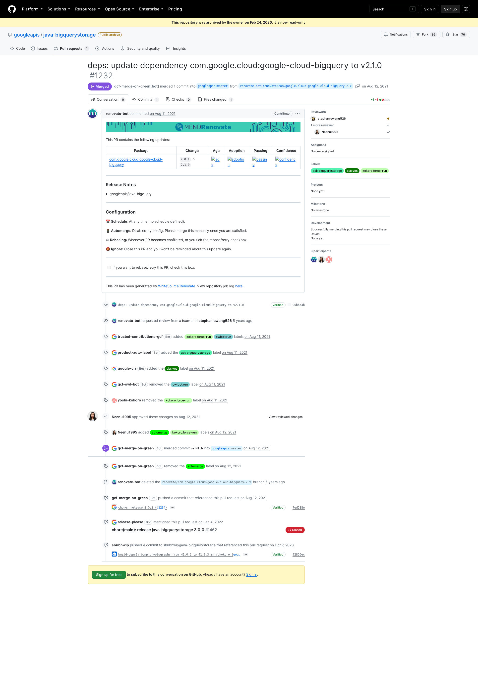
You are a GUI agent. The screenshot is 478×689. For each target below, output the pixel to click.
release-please (130, 522)
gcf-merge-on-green (136, 448)
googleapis (27, 35)
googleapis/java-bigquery (131, 194)
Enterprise (149, 8)
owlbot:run (223, 337)
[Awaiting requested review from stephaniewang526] (388, 118)
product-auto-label (134, 352)
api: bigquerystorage (195, 352)
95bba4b (299, 305)
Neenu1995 (121, 417)
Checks (183, 99)
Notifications (399, 34)
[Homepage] (12, 9)
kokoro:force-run (198, 337)
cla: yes (172, 368)
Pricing (175, 8)
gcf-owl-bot (128, 384)
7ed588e (299, 507)
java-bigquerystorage (69, 35)
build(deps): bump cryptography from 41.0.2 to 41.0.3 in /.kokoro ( (175, 554)
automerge (159, 432)
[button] (297, 113)
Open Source (117, 8)
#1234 (161, 507)
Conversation (113, 99)
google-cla (127, 368)
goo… (236, 554)
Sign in (251, 574)
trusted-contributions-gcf (140, 336)
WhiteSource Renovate (176, 286)
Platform (30, 8)
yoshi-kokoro (129, 400)
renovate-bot (117, 113)
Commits (150, 99)
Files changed (220, 99)
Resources (85, 8)
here (238, 286)
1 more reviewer (322, 125)
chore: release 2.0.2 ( (137, 507)
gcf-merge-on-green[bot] (136, 86)
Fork (428, 34)
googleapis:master (213, 86)
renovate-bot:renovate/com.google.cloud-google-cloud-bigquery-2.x (296, 86)
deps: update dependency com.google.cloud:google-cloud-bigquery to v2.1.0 (181, 305)
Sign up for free (108, 574)
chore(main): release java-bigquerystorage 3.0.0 (164, 529)
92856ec (299, 554)
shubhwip (120, 545)
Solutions (57, 8)
